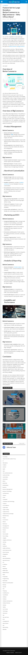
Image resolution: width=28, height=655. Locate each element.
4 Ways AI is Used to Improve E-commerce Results (14, 414)
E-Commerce (5, 5)
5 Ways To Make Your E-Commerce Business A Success (14, 397)
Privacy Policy (18, 652)
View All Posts (21, 443)
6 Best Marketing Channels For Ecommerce (14, 430)
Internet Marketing (17, 428)
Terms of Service (10, 652)
